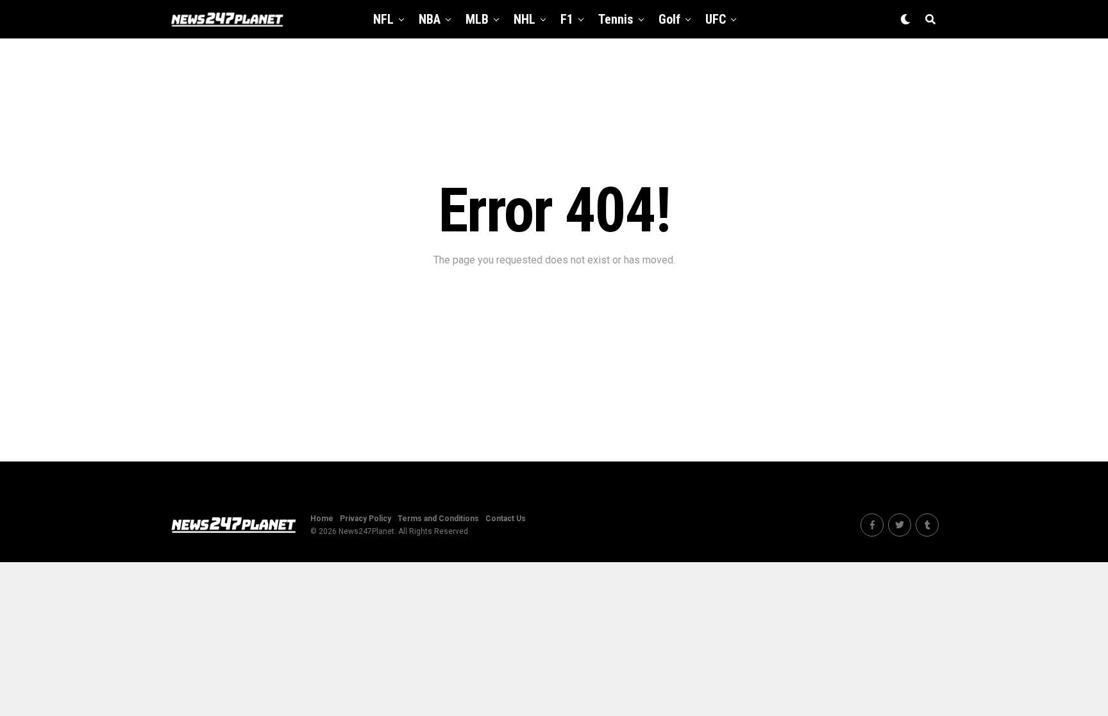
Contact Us (505, 518)
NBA (430, 19)
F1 (566, 19)
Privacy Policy (365, 518)
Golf (669, 19)
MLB (477, 19)
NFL (383, 19)
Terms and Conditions (438, 518)
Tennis (616, 19)
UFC (715, 19)
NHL (524, 19)
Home (321, 518)
